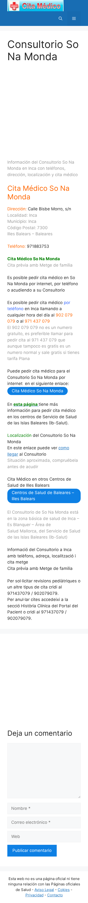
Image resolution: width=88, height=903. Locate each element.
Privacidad (34, 895)
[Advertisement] (44, 107)
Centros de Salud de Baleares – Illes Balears (43, 495)
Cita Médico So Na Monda (37, 390)
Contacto (55, 895)
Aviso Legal (44, 889)
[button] (60, 18)
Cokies (64, 889)
